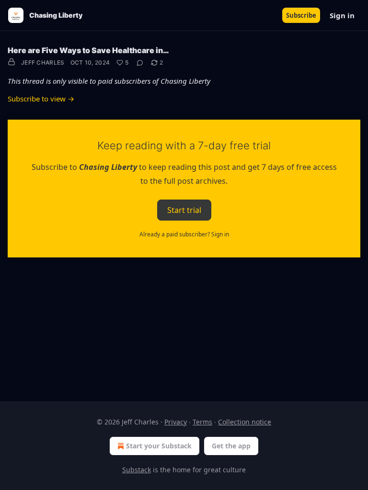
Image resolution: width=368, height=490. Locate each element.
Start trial (184, 209)
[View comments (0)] (140, 62)
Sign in (342, 15)
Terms (202, 421)
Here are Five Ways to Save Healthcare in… (88, 50)
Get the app (231, 445)
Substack (136, 469)
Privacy (175, 421)
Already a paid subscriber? (184, 234)
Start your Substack (159, 445)
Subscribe (301, 15)
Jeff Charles (43, 62)
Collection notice (244, 421)
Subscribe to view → (41, 98)
